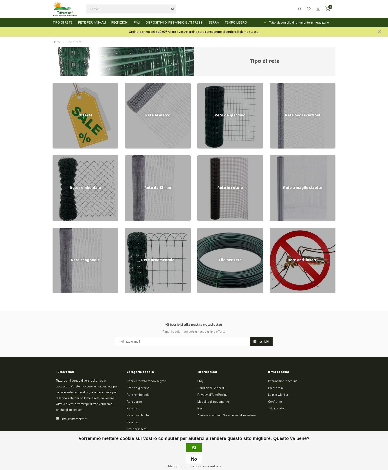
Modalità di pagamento (213, 401)
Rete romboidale (64, 157)
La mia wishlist (278, 394)
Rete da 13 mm (135, 157)
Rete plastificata (138, 415)
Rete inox (133, 422)
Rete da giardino (208, 85)
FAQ (200, 381)
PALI (137, 22)
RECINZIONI (119, 22)
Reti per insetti (136, 429)
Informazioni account (282, 381)
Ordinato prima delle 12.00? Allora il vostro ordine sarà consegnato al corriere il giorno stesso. (194, 31)
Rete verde (134, 401)
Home (57, 42)
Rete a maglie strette (284, 157)
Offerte (57, 85)
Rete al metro (134, 85)
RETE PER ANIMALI (92, 22)
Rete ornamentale (137, 230)
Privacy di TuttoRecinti (212, 394)
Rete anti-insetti (281, 230)
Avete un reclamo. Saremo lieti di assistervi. (227, 415)
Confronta (275, 401)
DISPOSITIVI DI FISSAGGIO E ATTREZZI (174, 22)
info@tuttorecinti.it (74, 419)
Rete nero (133, 408)
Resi (200, 408)
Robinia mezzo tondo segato (146, 381)
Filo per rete (205, 230)
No (194, 459)
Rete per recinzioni (283, 85)
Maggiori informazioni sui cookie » (194, 466)
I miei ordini (276, 388)
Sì (194, 447)
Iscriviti (263, 341)
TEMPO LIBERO (236, 22)
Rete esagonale (64, 230)
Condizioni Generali (211, 388)
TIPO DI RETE (63, 22)
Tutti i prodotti (277, 408)
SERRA (214, 22)
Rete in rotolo (206, 157)
